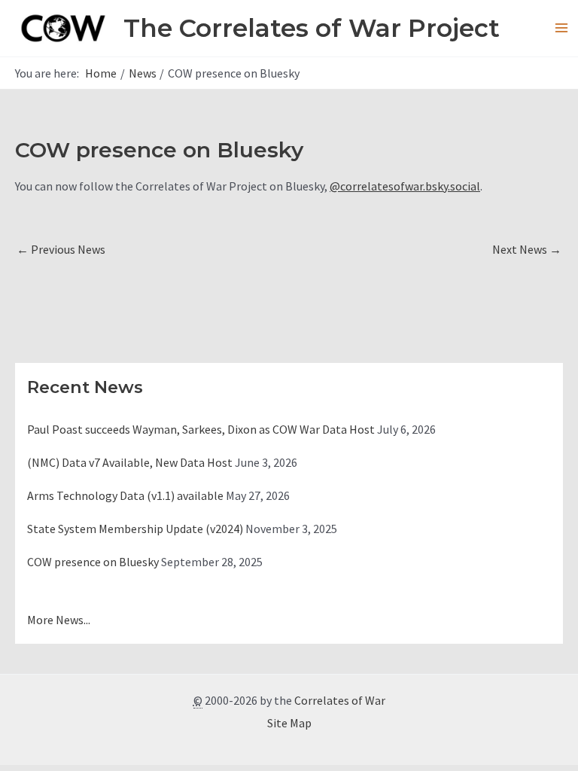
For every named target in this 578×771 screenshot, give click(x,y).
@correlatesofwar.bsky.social (405, 186)
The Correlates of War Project (311, 28)
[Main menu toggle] (561, 27)
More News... (58, 619)
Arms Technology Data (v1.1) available (125, 495)
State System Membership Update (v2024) (135, 528)
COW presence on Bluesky (93, 561)
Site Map (289, 722)
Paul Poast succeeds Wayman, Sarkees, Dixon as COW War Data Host (201, 429)
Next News (526, 249)
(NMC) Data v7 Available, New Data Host (130, 462)
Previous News (61, 249)
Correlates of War (339, 700)
